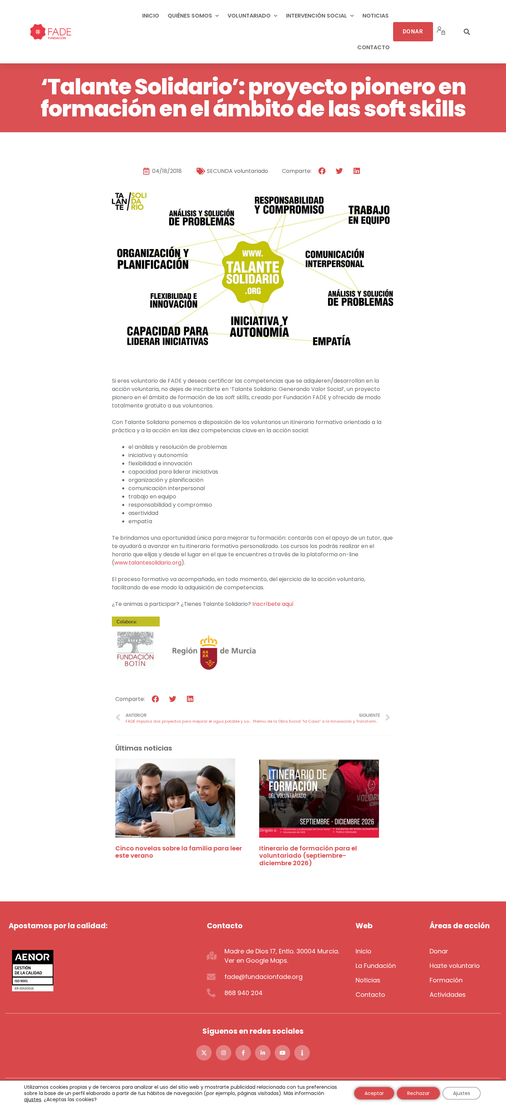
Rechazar (418, 1093)
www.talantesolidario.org (147, 563)
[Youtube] (282, 1053)
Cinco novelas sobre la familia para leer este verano (178, 852)
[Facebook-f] (243, 1053)
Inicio (150, 16)
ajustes (32, 1099)
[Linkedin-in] (263, 1053)
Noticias (375, 16)
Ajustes (461, 1093)
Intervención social (316, 16)
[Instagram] (223, 1053)
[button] (467, 31)
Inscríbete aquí (273, 604)
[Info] (302, 1053)
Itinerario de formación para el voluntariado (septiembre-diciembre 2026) (308, 855)
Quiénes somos (190, 16)
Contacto (373, 47)
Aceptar (374, 1093)
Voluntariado (249, 16)
